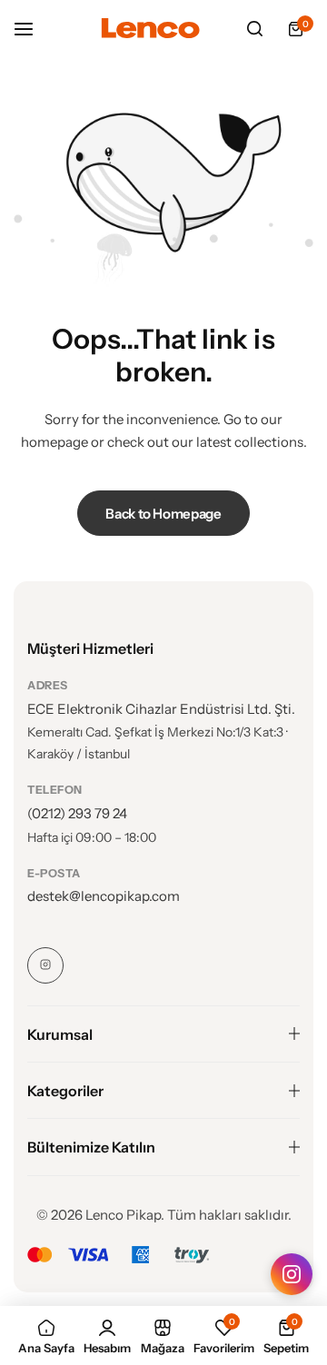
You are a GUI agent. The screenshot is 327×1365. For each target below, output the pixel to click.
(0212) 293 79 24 (77, 813)
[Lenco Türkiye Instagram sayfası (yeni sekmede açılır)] (291, 1274)
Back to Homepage (163, 513)
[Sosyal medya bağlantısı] (45, 965)
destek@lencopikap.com (103, 896)
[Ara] (254, 29)
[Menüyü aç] (33, 28)
